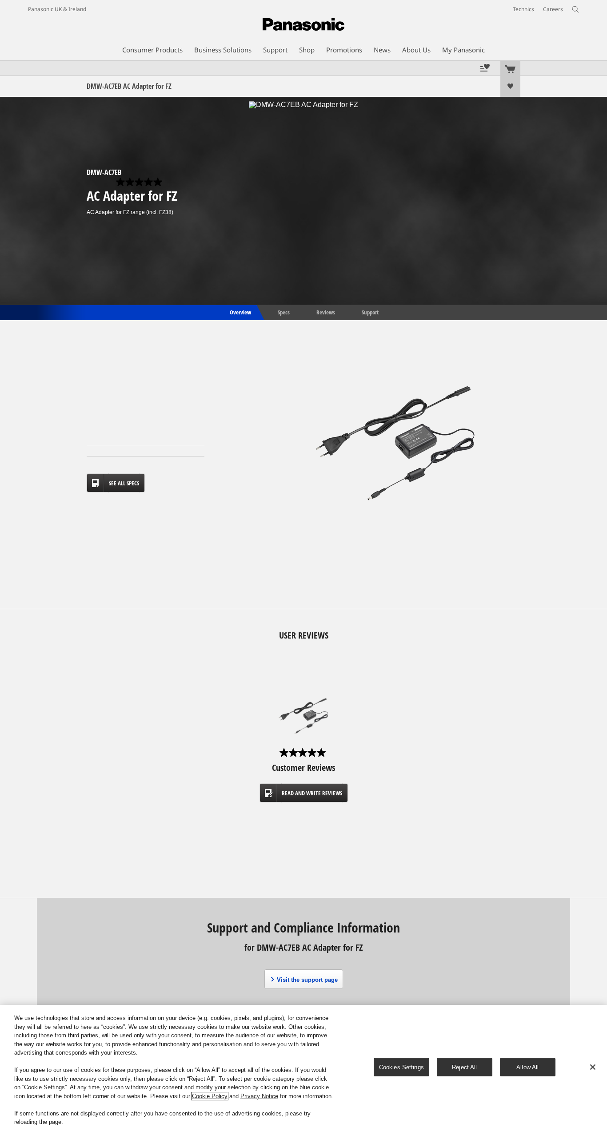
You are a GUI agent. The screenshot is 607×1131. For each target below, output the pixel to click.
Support (370, 312)
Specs (284, 312)
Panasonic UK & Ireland (57, 9)
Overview (239, 312)
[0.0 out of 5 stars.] (140, 182)
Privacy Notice (259, 1096)
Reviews (325, 312)
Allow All (527, 1067)
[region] (303, 1068)
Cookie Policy (210, 1096)
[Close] (593, 1067)
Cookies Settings (401, 1067)
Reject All (464, 1067)
